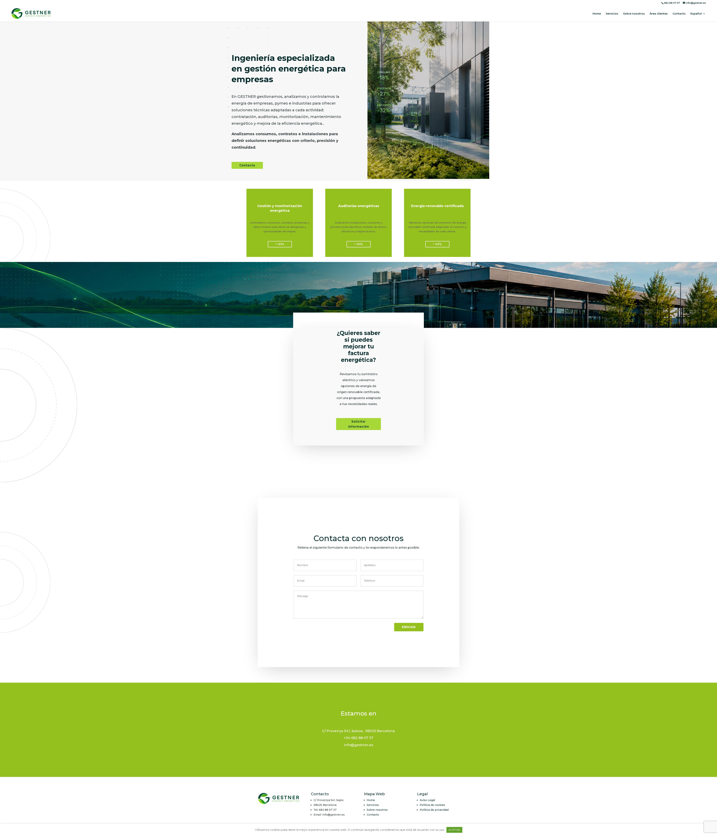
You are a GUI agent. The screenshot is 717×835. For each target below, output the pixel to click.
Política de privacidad (434, 809)
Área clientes (659, 13)
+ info (280, 244)
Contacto (679, 13)
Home (597, 13)
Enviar (409, 627)
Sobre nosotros (634, 13)
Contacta (247, 165)
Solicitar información (358, 424)
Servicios (612, 13)
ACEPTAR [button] (454, 829)
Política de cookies (432, 805)
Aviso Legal (427, 800)
